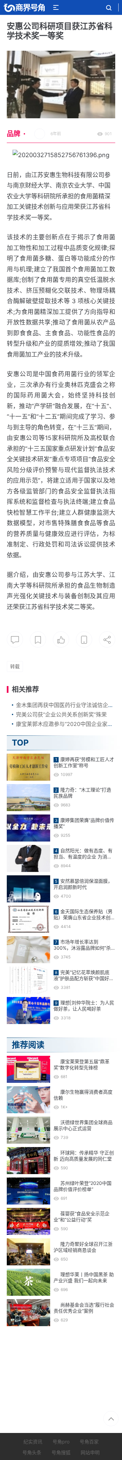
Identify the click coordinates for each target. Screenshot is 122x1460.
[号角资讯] (24, 7)
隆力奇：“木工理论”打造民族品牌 (82, 793)
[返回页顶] (111, 1418)
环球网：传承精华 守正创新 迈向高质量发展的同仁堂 (84, 1156)
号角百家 (89, 1441)
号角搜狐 (61, 1452)
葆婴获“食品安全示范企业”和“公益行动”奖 (81, 1216)
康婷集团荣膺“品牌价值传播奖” (84, 823)
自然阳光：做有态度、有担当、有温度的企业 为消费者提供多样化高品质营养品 (83, 854)
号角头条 (31, 1452)
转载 (15, 666)
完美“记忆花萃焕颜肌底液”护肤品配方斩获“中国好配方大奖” (84, 975)
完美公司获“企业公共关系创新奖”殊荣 (61, 714)
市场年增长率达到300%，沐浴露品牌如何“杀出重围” (82, 945)
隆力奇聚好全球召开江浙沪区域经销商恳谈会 (83, 1247)
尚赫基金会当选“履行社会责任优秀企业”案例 (84, 1308)
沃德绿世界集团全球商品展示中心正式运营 (83, 1125)
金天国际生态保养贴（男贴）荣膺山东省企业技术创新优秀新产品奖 (84, 914)
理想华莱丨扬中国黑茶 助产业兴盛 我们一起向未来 (84, 1277)
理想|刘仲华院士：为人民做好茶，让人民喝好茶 (84, 1006)
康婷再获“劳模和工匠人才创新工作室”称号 (84, 762)
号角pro (61, 1441)
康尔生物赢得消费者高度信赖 (83, 1095)
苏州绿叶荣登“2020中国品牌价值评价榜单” (82, 1186)
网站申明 (90, 1452)
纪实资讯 (32, 1441)
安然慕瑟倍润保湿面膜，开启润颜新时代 (83, 884)
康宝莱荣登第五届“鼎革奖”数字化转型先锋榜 (81, 1064)
